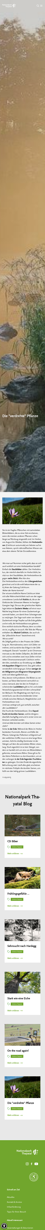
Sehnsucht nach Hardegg (21, 946)
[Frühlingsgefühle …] (22, 878)
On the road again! (18, 1050)
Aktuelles (10, 1197)
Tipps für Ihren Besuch (16, 1212)
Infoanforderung (14, 1207)
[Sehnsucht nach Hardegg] (22, 930)
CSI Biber (12, 841)
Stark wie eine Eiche (18, 998)
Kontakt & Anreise (14, 1202)
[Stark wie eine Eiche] (22, 982)
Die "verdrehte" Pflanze (20, 1103)
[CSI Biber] (22, 825)
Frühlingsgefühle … (18, 893)
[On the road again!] (22, 1035)
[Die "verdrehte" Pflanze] (22, 1087)
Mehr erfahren (13, 853)
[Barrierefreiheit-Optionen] (4, 1226)
